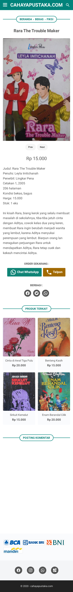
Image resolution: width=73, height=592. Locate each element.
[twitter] (36, 293)
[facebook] (27, 293)
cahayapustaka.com (36, 5)
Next (42, 147)
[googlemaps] (54, 570)
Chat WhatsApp (27, 272)
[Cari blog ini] (67, 5)
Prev (30, 147)
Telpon (57, 272)
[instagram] (30, 570)
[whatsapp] (45, 293)
